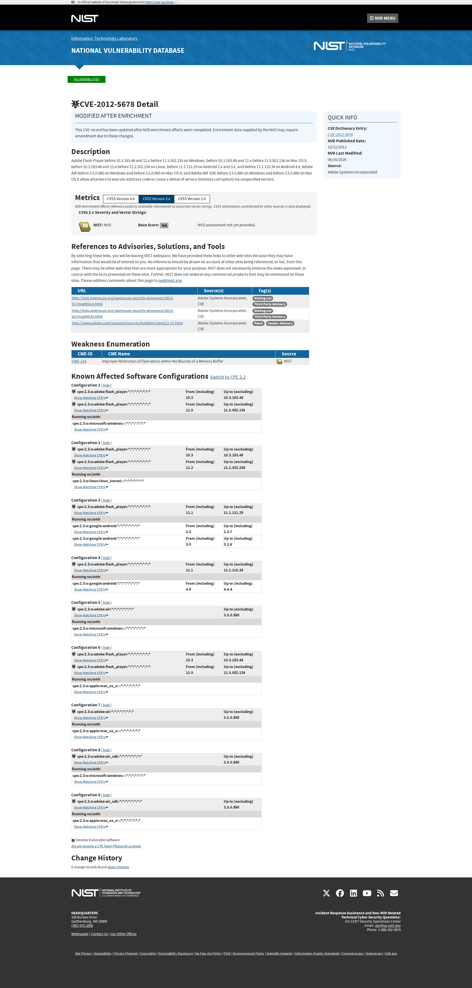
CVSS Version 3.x (156, 198)
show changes (118, 867)
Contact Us (99, 933)
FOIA (227, 953)
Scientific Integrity (279, 953)
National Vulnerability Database (127, 50)
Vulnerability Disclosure (175, 953)
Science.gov (374, 953)
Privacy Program (126, 953)
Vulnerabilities (86, 79)
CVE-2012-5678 (340, 134)
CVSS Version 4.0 (121, 198)
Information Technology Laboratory (104, 38)
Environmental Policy (248, 953)
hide (106, 385)
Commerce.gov (353, 953)
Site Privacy (83, 953)
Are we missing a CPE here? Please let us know (106, 846)
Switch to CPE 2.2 (228, 377)
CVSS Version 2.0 (192, 198)
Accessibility (103, 953)
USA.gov (391, 953)
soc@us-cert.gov (388, 925)
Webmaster (79, 933)
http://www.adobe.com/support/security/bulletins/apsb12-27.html (127, 323)
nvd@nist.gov (170, 280)
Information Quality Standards (317, 953)
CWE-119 (79, 361)
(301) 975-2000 (82, 925)
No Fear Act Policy (208, 953)
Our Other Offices (123, 934)
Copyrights (148, 953)
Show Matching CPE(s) (90, 398)
